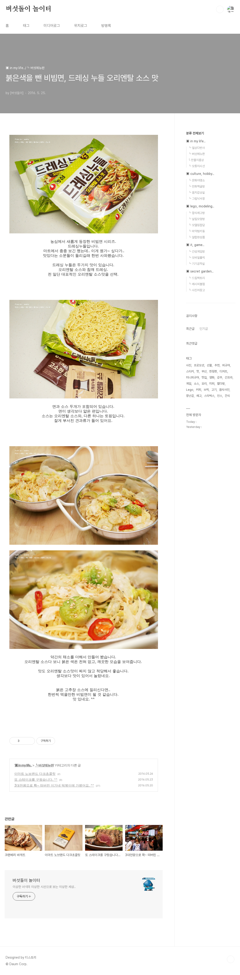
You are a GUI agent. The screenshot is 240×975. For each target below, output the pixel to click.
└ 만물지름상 (196, 160)
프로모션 (199, 365)
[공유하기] (24, 740)
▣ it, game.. (195, 245)
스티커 (190, 371)
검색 (219, 9)
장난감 (190, 395)
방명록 (106, 25)
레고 (199, 395)
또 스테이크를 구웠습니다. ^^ (35, 779)
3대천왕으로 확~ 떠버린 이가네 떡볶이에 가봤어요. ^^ (54, 785)
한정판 (213, 371)
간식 (227, 395)
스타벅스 (209, 395)
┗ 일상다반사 (196, 148)
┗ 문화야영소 (196, 180)
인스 (219, 395)
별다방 (221, 383)
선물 (209, 365)
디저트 (223, 371)
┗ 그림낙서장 (196, 198)
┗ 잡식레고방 (196, 213)
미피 (211, 383)
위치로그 (80, 25)
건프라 (228, 377)
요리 (204, 383)
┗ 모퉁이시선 (196, 166)
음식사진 (224, 389)
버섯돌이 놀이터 (28, 9)
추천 (217, 365)
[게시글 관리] (30, 740)
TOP (230, 959)
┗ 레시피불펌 (196, 284)
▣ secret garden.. (200, 271)
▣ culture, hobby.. (200, 174)
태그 (26, 25)
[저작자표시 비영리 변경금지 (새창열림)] (61, 741)
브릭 (206, 389)
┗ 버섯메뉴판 (44, 765)
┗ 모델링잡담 (196, 225)
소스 (196, 383)
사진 (188, 365)
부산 (204, 371)
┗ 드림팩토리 (196, 278)
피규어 (226, 365)
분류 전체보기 (195, 133)
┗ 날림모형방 (196, 219)
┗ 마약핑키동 (196, 231)
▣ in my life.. (23, 765)
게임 (188, 383)
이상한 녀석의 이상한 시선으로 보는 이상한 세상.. (44, 887)
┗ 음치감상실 (196, 192)
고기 (214, 389)
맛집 (204, 377)
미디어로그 (52, 25)
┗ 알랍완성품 (196, 237)
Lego (189, 389)
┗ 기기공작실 (196, 263)
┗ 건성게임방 (196, 251)
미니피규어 (192, 377)
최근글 (190, 329)
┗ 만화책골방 (196, 186)
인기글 (203, 329)
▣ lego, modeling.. (200, 206)
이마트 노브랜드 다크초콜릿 (35, 774)
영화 (211, 377)
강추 (219, 377)
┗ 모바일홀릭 (196, 257)
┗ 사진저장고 (196, 290)
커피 (198, 389)
